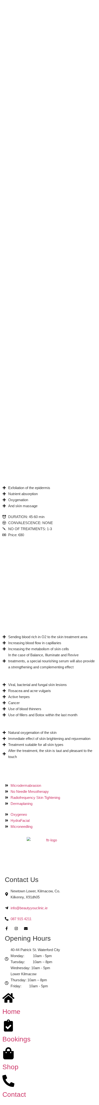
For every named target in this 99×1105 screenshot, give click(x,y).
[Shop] (8, 1053)
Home (11, 1011)
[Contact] (8, 1081)
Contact (14, 1094)
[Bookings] (8, 1025)
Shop (10, 1067)
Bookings (16, 1039)
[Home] (8, 998)
